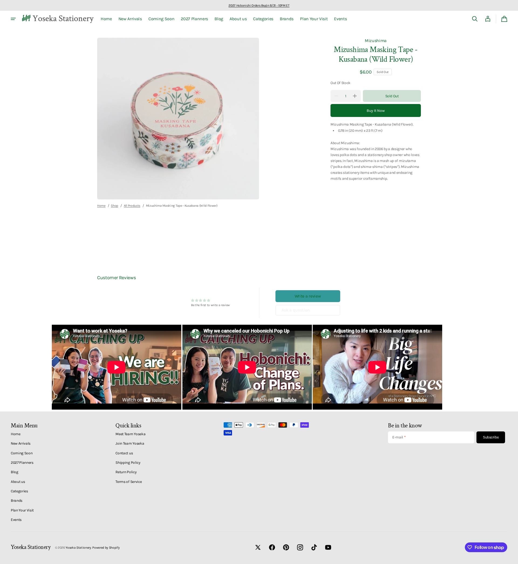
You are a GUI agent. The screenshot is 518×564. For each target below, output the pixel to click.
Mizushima (376, 40)
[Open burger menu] (13, 19)
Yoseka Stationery (78, 547)
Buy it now (376, 110)
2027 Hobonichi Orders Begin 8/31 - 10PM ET (259, 5)
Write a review (308, 296)
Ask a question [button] (295, 310)
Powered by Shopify (106, 547)
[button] (475, 19)
